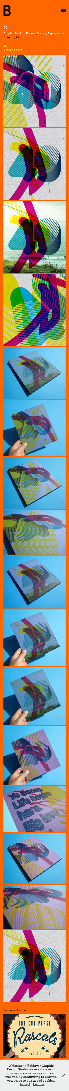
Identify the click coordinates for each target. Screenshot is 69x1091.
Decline (38, 1084)
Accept (25, 1084)
